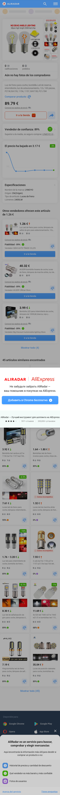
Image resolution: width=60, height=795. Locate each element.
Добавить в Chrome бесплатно (28, 400)
